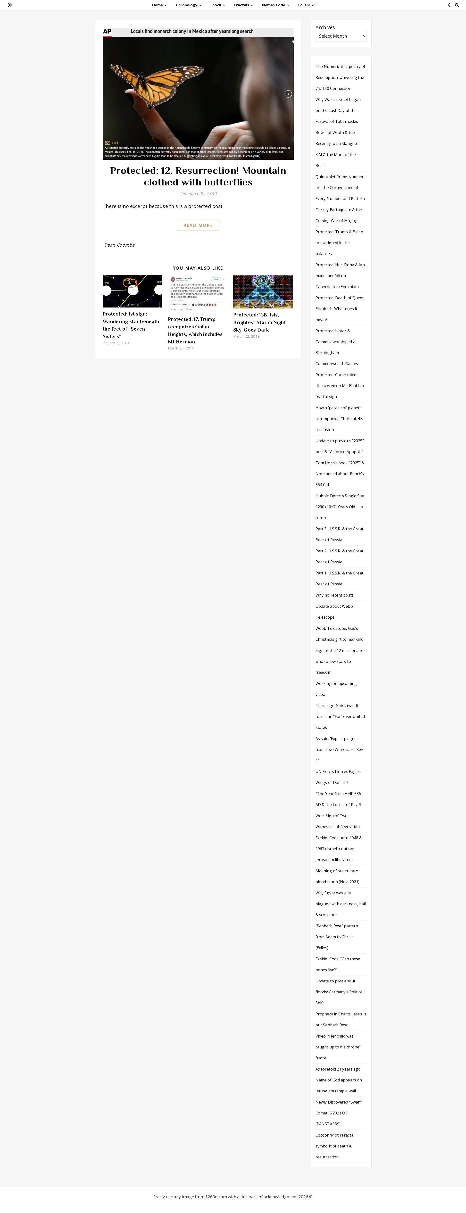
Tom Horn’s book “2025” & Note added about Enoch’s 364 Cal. (340, 473)
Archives (325, 27)
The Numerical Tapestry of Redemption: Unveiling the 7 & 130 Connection (341, 77)
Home (157, 4)
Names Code (273, 4)
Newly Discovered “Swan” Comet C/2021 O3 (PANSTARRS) (339, 1113)
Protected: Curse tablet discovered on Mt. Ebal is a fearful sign (340, 385)
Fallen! (304, 4)
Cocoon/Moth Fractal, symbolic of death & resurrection (335, 1146)
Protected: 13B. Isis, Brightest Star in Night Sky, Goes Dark (259, 322)
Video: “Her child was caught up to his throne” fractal (338, 1047)
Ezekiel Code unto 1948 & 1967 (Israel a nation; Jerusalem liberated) (339, 848)
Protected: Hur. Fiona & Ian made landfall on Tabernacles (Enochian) (340, 275)
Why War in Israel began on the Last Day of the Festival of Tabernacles (338, 110)
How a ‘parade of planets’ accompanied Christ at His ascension (339, 418)
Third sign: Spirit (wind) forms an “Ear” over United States (340, 716)
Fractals (241, 4)
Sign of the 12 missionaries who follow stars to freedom (341, 661)
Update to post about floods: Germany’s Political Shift (340, 991)
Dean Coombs (119, 245)
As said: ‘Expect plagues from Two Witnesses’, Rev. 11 (340, 749)
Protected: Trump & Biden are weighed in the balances (339, 242)
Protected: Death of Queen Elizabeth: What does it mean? (340, 308)
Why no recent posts (335, 595)
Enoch (215, 4)
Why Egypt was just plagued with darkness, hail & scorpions (341, 903)
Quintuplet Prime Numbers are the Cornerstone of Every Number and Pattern (341, 187)
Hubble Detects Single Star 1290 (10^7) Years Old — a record (340, 506)
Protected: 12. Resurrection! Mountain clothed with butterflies (198, 176)
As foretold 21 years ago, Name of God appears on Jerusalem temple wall (339, 1080)
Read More (198, 225)
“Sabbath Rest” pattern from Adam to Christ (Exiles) (337, 936)
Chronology (186, 4)
